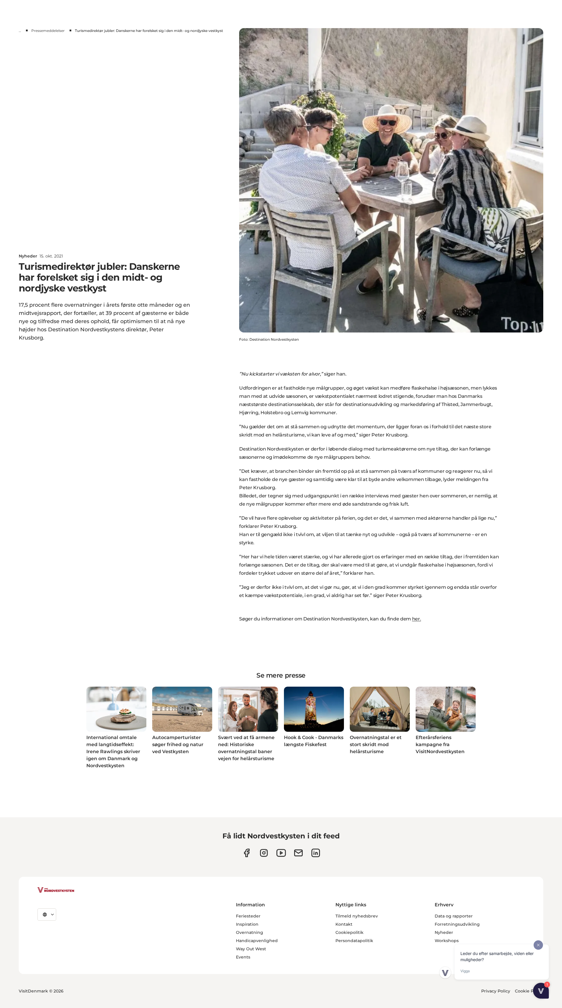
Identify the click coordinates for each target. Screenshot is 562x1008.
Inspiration (247, 924)
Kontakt (343, 924)
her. (416, 619)
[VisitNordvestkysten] (55, 890)
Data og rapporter (454, 916)
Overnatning (249, 932)
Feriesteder (248, 916)
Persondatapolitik (354, 940)
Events (243, 957)
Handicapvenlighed (257, 940)
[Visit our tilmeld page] (298, 853)
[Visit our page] (246, 853)
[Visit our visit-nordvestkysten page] (316, 853)
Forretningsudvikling (457, 924)
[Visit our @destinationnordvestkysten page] (281, 853)
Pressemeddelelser (48, 30)
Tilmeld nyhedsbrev (356, 916)
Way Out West (251, 948)
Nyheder (444, 932)
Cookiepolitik (349, 932)
